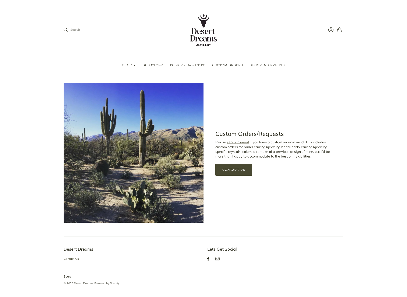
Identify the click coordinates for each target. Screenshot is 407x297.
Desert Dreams (83, 283)
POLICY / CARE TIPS (187, 65)
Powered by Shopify (107, 283)
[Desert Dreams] (203, 29)
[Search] (66, 30)
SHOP (127, 65)
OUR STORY (152, 65)
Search (68, 276)
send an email (238, 142)
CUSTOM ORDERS (227, 65)
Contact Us (233, 169)
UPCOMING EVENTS (267, 65)
